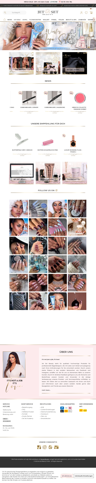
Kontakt (24, 414)
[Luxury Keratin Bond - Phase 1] (80, 141)
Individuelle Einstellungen (84, 476)
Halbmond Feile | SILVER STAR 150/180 (55, 151)
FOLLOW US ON (47, 190)
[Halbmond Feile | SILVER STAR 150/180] (55, 141)
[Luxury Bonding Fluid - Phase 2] (29, 141)
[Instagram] (45, 447)
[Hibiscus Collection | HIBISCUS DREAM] (23, 98)
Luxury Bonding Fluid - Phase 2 (30, 151)
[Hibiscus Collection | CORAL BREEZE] (48, 98)
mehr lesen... (46, 390)
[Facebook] (39, 447)
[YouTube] (56, 447)
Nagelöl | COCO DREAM (73, 107)
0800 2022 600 (80, 5)
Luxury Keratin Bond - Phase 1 (80, 151)
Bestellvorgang (27, 407)
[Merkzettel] (86, 12)
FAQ (23, 409)
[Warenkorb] (91, 12)
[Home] (4, 19)
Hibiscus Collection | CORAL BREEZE (48, 108)
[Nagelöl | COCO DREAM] (74, 98)
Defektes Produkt (28, 412)
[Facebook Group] (50, 447)
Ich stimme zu (67, 476)
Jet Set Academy (27, 418)
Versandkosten (46, 418)
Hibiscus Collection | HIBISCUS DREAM (23, 108)
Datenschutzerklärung (48, 412)
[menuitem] (91, 12)
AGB (42, 407)
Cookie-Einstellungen (48, 409)
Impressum (44, 414)
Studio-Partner (27, 416)
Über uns (44, 416)
